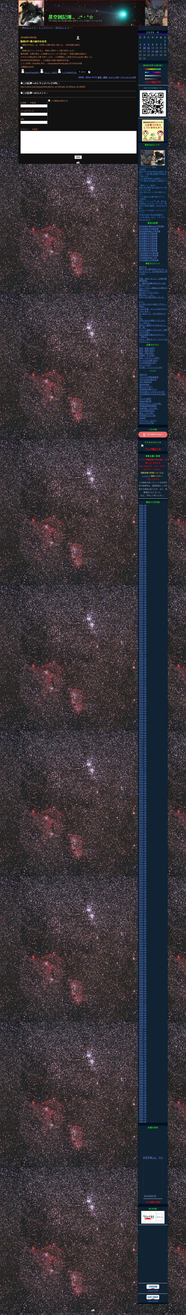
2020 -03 (142, 675)
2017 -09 (142, 747)
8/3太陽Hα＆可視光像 (148, 246)
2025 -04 (142, 539)
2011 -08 (142, 923)
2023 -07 (142, 578)
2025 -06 (142, 534)
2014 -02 (142, 851)
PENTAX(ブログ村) (148, 416)
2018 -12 (142, 711)
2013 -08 (142, 865)
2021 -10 (142, 629)
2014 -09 (142, 834)
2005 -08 (142, 1097)
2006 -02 (142, 1083)
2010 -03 (142, 964)
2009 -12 (142, 972)
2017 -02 (142, 764)
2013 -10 (142, 860)
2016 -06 (142, 783)
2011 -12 (142, 914)
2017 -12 (142, 740)
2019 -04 (142, 701)
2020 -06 (142, 667)
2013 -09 (142, 863)
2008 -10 (142, 1005)
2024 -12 (142, 549)
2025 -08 (142, 532)
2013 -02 (142, 880)
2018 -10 (142, 716)
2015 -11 (142, 800)
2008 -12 (142, 1001)
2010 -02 (142, 967)
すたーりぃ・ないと (148, 420)
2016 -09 (142, 776)
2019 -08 (142, 691)
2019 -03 (142, 704)
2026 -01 (142, 522)
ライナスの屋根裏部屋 (149, 377)
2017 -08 (142, 749)
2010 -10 (142, 948)
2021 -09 (142, 631)
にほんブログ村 (153, 1290)
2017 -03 (142, 761)
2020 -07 (142, 665)
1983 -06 (142, 1122)
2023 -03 (142, 588)
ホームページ (144, 220)
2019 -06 (142, 696)
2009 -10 (142, 977)
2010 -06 (142, 957)
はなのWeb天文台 (147, 411)
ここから (145, 476)
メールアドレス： (28, 111)
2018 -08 (142, 720)
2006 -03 (142, 1080)
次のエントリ (62, 27)
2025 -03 (142, 542)
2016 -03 (142, 790)
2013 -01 (142, 882)
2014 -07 (142, 839)
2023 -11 (142, 568)
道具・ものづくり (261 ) (149, 358)
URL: (22, 119)
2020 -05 (142, 670)
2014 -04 (142, 846)
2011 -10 (142, 919)
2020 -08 (142, 663)
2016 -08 (142, 778)
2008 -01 (142, 1027)
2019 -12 (142, 682)
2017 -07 (142, 752)
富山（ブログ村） (147, 413)
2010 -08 (142, 952)
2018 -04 (142, 730)
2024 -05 (142, 554)
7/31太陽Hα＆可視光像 (148, 253)
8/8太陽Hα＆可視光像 (148, 233)
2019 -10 (142, 687)
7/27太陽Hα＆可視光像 (148, 260)
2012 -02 (142, 909)
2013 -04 (142, 875)
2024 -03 (142, 559)
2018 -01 (142, 737)
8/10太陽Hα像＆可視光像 (149, 231)
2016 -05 (142, 786)
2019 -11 (142, 684)
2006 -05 (142, 1076)
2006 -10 (142, 1063)
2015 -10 (142, 803)
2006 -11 (142, 1061)
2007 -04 (142, 1049)
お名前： (25, 103)
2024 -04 (142, 556)
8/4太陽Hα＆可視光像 (148, 243)
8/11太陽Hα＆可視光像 (148, 229)
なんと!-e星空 (145, 399)
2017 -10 (142, 745)
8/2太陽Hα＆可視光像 (148, 248)
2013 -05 (142, 873)
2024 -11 (142, 551)
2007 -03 (142, 1051)
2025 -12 (142, 525)
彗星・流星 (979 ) (146, 353)
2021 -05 (142, 641)
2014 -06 (142, 841)
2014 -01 (142, 853)
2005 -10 (142, 1092)
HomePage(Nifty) (32, 72)
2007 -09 (142, 1037)
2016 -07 (142, 781)
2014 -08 (142, 836)
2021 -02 (142, 648)
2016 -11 (142, 771)
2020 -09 (142, 660)
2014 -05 (142, 844)
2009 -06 (142, 986)
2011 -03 (142, 935)
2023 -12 (142, 566)
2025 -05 (142, 537)
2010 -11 (142, 945)
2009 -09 (142, 979)
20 (156, 51)
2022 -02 (142, 619)
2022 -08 (142, 605)
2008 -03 (142, 1022)
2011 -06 (142, 928)
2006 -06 (142, 1073)
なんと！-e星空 (50, 72)
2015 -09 (142, 805)
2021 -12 (142, 624)
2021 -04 (142, 643)
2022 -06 (142, 609)
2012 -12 (142, 885)
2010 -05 (142, 960)
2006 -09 (142, 1066)
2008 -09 (142, 1008)
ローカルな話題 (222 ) (148, 360)
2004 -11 (142, 1119)
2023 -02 (142, 590)
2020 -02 (142, 677)
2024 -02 (142, 561)
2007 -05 (142, 1047)
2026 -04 (142, 515)
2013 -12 (142, 856)
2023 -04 (142, 585)
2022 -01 (142, 621)
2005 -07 (142, 1100)
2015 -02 (142, 822)
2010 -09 (142, 950)
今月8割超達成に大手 (148, 258)
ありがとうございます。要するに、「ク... (149, 293)
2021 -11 (142, 626)
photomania (144, 384)
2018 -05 (142, 728)
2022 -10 (142, 600)
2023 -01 (142, 592)
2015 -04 (142, 817)
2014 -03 (142, 849)
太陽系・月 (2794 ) (147, 355)
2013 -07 (142, 868)
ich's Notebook (146, 382)
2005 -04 (142, 1107)
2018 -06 (142, 725)
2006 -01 (142, 1085)
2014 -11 (142, 829)
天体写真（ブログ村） (149, 408)
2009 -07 (142, 984)
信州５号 (143, 375)
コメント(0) (114, 77)
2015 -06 (142, 812)
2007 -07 (142, 1042)
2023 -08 (142, 575)
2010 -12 (142, 943)
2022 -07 (142, 607)
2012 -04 (142, 904)
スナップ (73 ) (145, 365)
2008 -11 (142, 1003)
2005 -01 (142, 1114)
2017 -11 (142, 742)
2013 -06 (142, 870)
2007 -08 (142, 1039)
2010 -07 (142, 955)
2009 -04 (142, 991)
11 (148, 48)
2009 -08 (142, 981)
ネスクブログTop (147, 423)
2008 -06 (142, 1015)
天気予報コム (150, 1157)
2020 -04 (142, 672)
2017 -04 (142, 759)
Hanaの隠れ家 (145, 401)
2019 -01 (142, 708)
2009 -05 (142, 989)
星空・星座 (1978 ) (147, 348)
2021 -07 (142, 636)
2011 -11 (142, 916)
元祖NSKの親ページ (148, 389)
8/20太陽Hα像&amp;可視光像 (151, 226)
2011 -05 (142, 931)
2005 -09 (142, 1095)
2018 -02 (142, 735)
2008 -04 (142, 1020)
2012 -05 (142, 902)
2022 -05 (142, 612)
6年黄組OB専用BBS (148, 406)
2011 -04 (142, 933)
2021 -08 (142, 634)
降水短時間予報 (150, 1196)
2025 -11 (142, 527)
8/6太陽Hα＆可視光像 (148, 238)
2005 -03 (142, 1109)
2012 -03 (142, 906)
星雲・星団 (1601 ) (147, 351)
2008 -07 (142, 1013)
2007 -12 (142, 1030)
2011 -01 (142, 940)
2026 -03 (142, 518)
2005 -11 (142, 1090)
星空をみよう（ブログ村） (151, 404)
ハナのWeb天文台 (69, 72)
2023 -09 (142, 573)
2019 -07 (142, 694)
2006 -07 (142, 1071)
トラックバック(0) (128, 77)
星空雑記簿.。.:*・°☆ (70, 17)
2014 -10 (142, 832)
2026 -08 (142, 505)
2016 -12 (142, 769)
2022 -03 (142, 617)
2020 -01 (142, 679)
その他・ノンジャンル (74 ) (150, 367)
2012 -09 (142, 892)
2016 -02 (142, 793)
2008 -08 (142, 1010)
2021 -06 (142, 638)
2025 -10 (142, 530)
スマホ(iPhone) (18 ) (147, 363)
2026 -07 (142, 508)
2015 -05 (142, 815)
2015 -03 (142, 819)
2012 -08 (142, 894)
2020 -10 (142, 658)
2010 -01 (142, 969)
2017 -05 (142, 757)
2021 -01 (142, 650)
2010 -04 (142, 962)
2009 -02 (142, 996)
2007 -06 (142, 1044)
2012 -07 (142, 897)
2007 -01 (142, 1056)
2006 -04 (142, 1078)
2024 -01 (142, 563)
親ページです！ (146, 387)
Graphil (142, 418)
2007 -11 (142, 1032)
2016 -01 (142, 795)
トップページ (45, 27)
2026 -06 (142, 510)
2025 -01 (142, 546)
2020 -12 (142, 653)
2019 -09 (142, 689)
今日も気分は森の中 (148, 380)
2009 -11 (142, 974)
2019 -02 (142, 706)
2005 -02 (142, 1112)
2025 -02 (142, 544)
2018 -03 (142, 733)
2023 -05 (142, 583)
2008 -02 (142, 1025)
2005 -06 (142, 1102)
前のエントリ (29, 27)
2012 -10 (142, 890)
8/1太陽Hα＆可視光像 (148, 250)
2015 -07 (142, 810)
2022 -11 (142, 597)
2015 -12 (142, 798)
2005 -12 (142, 1088)
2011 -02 (142, 938)
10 (144, 48)
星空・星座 (102, 77)
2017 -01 (142, 766)
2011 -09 (142, 921)
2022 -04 (142, 614)
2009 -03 (142, 993)
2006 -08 (142, 1068)
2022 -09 (142, 602)
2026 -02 (142, 520)
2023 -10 (142, 571)
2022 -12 (142, 595)
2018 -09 (142, 718)
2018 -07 (142, 723)
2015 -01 (142, 824)
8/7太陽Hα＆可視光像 (148, 236)
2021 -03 (142, 646)
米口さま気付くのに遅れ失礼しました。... (153, 268)
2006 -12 (142, 1059)
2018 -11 (142, 713)
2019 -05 (142, 699)
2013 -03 (142, 878)
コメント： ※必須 (28, 129)
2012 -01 (142, 911)
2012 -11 (142, 887)
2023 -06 (142, 580)
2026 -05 (142, 513)
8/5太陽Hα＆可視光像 (148, 241)
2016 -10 (142, 774)
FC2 (161, 1157)
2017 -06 (142, 754)
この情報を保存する (59, 101)
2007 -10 (142, 1034)
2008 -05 (142, 1018)
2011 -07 (142, 926)
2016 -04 (142, 788)
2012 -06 (142, 899)
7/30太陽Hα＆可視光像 (148, 255)
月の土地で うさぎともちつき (152, 392)
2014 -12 (142, 827)
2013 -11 (142, 858)
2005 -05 (142, 1104)
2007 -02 (142, 1054)
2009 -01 (142, 998)
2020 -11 (142, 655)
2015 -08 (142, 807)
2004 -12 (142, 1117)
